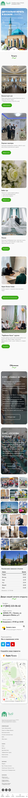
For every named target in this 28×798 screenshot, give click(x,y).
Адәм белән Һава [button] (7, 287)
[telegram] (3, 790)
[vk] (6, 790)
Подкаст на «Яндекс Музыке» (7, 730)
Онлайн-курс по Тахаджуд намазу (8, 770)
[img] (13, 644)
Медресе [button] (3, 763)
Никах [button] (3, 238)
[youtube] (9, 790)
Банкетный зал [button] (7, 96)
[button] (11, 466)
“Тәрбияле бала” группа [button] (10, 335)
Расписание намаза (6, 732)
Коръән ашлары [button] (7, 143)
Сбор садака (4, 739)
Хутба (3, 736)
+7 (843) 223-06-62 (12, 606)
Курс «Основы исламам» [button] (7, 765)
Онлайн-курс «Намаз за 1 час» (8, 768)
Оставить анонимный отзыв (7, 734)
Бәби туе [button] (4, 190)
